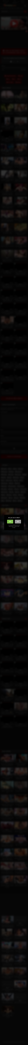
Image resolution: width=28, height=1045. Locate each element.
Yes (10, 521)
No (18, 521)
